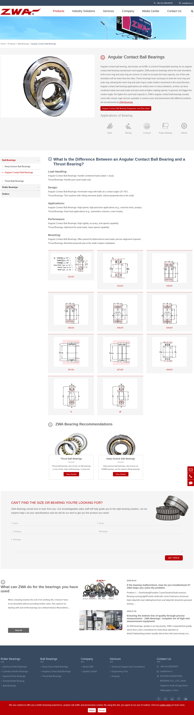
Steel (109, 133)
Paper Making (165, 133)
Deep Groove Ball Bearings (120, 458)
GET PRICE (174, 558)
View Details (71, 474)
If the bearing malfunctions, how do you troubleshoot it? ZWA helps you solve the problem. (158, 586)
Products (58, 11)
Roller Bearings (10, 187)
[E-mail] (190, 469)
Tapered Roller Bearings (14, 676)
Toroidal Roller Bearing (13, 681)
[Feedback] (190, 483)
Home (3, 44)
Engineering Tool (120, 671)
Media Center (150, 11)
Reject (91, 710)
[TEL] (190, 476)
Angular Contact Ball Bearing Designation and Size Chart (126, 108)
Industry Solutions (83, 11)
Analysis (116, 676)
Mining (128, 133)
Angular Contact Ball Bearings (43, 44)
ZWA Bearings (126, 102)
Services (108, 11)
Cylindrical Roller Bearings (15, 671)
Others (184, 133)
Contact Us (174, 11)
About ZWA (88, 667)
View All (18, 630)
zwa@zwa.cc (187, 3)
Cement (147, 133)
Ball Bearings (23, 44)
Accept (102, 710)
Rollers (5, 194)
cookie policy (165, 705)
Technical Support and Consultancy (128, 667)
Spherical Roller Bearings (15, 667)
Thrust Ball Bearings (71, 458)
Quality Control (90, 671)
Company (128, 11)
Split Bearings (9, 686)
